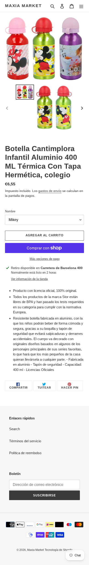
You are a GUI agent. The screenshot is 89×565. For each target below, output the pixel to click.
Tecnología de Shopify (58, 550)
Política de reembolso (25, 453)
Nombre (10, 211)
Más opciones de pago (45, 259)
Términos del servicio (25, 441)
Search (14, 429)
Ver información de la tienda (29, 279)
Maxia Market (23, 5)
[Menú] (81, 6)
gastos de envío (49, 191)
